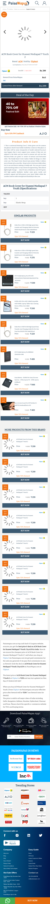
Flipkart (34, 61)
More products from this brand (25, 429)
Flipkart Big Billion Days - (11, 884)
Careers (30, 861)
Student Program (33, 868)
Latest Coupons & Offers (35, 858)
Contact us (33, 873)
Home (30, 853)
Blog (4, 855)
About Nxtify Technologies (10, 868)
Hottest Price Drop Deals (35, 866)
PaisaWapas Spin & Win (10, 894)
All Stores (31, 855)
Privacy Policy (7, 863)
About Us (5, 853)
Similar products (25, 215)
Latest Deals (31, 863)
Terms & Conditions (8, 866)
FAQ (4, 858)
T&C (4, 80)
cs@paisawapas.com (34, 878)
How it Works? (7, 861)
